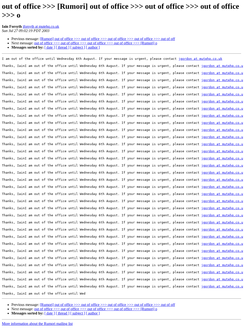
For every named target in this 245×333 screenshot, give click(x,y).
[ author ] (93, 47)
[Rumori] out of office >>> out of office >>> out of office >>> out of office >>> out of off (107, 39)
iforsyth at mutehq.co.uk (41, 26)
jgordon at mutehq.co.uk (200, 58)
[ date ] (49, 47)
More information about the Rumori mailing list (37, 324)
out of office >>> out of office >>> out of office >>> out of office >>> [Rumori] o (95, 43)
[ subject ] (77, 47)
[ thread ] (62, 47)
